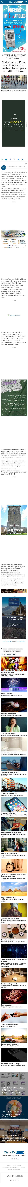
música (5, 648)
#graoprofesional (16, 651)
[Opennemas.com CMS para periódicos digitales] (15, 1178)
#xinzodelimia (20, 648)
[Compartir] (2, 159)
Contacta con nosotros (14, 1169)
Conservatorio (11, 648)
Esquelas (23, 1167)
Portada (9, 1165)
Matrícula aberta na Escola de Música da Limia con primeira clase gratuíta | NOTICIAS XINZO (13, 1091)
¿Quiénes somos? (17, 1165)
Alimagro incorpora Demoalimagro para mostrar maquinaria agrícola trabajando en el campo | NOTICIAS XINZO (14, 1140)
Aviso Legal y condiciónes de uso (11, 1167)
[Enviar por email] (26, 163)
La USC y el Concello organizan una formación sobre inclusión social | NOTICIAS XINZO (13, 1115)
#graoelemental (7, 651)
